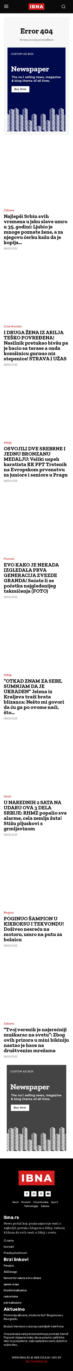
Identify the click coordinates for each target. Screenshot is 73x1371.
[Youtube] (48, 1193)
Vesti (7, 796)
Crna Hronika (13, 326)
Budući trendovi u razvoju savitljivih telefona (33, 1326)
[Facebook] (26, 1193)
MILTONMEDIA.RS (36, 1361)
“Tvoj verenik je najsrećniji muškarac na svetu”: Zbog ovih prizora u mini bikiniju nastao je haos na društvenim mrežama (36, 1040)
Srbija (8, 442)
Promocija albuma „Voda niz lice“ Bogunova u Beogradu (33, 1317)
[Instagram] (33, 1193)
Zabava (9, 210)
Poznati (9, 559)
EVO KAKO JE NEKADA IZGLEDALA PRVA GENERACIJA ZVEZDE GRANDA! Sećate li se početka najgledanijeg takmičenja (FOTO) (31, 578)
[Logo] (37, 6)
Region (9, 912)
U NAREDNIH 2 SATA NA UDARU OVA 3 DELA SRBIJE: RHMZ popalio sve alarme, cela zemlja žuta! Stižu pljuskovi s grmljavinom (35, 815)
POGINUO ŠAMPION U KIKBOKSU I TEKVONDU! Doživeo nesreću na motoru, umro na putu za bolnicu (34, 929)
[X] (41, 1193)
